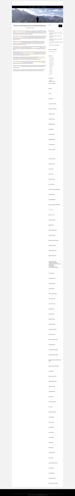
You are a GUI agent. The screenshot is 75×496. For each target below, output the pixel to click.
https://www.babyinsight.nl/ (37, 62)
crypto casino (51, 406)
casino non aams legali (52, 391)
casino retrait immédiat (52, 235)
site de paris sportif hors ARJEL (53, 483)
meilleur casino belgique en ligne (53, 354)
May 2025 (50, 71)
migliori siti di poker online (52, 250)
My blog (50, 80)
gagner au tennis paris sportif (53, 262)
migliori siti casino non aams (53, 293)
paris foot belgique (51, 184)
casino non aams (51, 396)
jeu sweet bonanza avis (52, 344)
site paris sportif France (52, 478)
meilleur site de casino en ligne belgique (54, 204)
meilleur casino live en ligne (52, 381)
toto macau (50, 88)
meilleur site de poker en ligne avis (53, 240)
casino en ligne (51, 442)
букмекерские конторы (52, 219)
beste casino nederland (52, 158)
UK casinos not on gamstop (52, 108)
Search (50, 25)
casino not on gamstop (52, 149)
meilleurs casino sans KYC (52, 411)
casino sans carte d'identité (52, 329)
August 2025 (51, 65)
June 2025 (50, 69)
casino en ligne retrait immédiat (53, 349)
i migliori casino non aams (52, 401)
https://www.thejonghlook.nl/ (17, 42)
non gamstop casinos (52, 81)
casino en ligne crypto (52, 452)
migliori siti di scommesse (52, 261)
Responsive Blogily (40, 494)
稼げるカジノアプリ (51, 214)
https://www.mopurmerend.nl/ (18, 37)
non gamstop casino (52, 139)
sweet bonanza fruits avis (52, 245)
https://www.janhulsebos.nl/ (17, 66)
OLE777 (50, 93)
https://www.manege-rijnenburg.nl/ (20, 31)
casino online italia (51, 308)
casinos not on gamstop (52, 83)
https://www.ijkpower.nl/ (35, 47)
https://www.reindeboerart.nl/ (17, 62)
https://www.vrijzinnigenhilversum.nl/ (28, 52)
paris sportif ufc (51, 264)
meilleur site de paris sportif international (55, 263)
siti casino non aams (51, 273)
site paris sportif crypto (52, 334)
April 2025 (50, 73)
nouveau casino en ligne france (53, 462)
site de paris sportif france (52, 376)
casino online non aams (52, 283)
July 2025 (50, 67)
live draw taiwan (51, 98)
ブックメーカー (51, 209)
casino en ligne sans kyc (52, 324)
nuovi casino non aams (52, 386)
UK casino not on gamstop (52, 103)
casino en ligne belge (52, 194)
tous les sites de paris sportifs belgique (54, 189)
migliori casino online (52, 163)
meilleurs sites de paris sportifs (53, 339)
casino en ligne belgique (52, 199)
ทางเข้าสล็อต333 (51, 129)
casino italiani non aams (52, 278)
